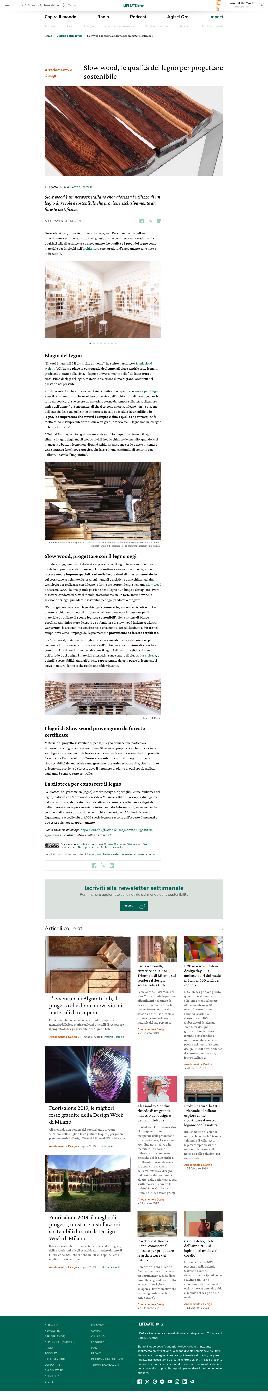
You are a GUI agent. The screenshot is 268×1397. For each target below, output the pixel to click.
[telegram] (192, 1381)
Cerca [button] (72, 5)
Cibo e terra (184, 26)
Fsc (64, 758)
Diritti (70, 26)
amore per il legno (147, 391)
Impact (216, 17)
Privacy (96, 1353)
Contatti (97, 1331)
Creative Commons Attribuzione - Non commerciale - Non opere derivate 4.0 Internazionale (104, 845)
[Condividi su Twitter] (150, 221)
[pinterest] (155, 1381)
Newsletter (51, 5)
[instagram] (177, 1381)
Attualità (51, 1325)
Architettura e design (110, 854)
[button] (155, 300)
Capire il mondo (60, 17)
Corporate (52, 1365)
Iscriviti (131, 905)
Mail (94, 1348)
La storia (97, 1342)
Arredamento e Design (58, 72)
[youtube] (170, 1381)
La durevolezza (145, 655)
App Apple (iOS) (55, 1336)
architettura (91, 248)
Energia (89, 26)
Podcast (138, 17)
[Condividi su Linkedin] (159, 221)
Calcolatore (54, 1370)
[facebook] (139, 1381)
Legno (91, 854)
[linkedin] (184, 1381)
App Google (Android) (60, 1342)
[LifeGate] (134, 5)
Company (97, 1325)
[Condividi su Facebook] (141, 221)
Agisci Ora (178, 17)
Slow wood (153, 584)
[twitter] (147, 1381)
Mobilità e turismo (156, 26)
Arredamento (146, 854)
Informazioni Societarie (108, 1359)
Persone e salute (212, 26)
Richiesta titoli (55, 1359)
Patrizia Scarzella (81, 187)
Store (31, 5)
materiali (130, 854)
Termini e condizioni (105, 1365)
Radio (103, 17)
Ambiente (51, 26)
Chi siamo (98, 1336)
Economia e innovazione (119, 26)
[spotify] (162, 1381)
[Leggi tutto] (220, 928)
